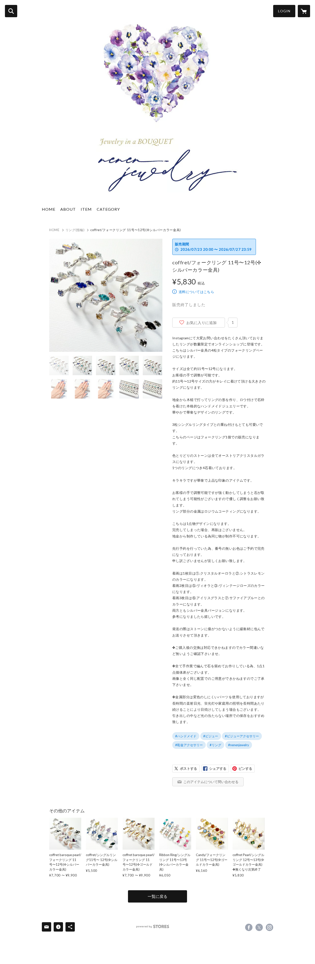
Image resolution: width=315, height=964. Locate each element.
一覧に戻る (157, 896)
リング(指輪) (75, 230)
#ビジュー (210, 736)
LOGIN (284, 11)
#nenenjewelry (238, 745)
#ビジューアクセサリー (242, 736)
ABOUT (68, 209)
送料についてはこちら (196, 292)
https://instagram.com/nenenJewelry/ (269, 927)
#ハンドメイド (185, 736)
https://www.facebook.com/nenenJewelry (248, 927)
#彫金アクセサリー (189, 745)
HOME (48, 209)
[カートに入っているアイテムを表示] (304, 11)
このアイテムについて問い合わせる (210, 782)
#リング (215, 745)
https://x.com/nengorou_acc (259, 927)
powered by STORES (153, 926)
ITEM (86, 209)
